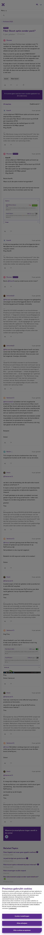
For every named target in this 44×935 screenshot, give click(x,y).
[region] (22, 910)
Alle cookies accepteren (22, 930)
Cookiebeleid (12, 908)
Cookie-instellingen (22, 916)
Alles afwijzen (22, 923)
